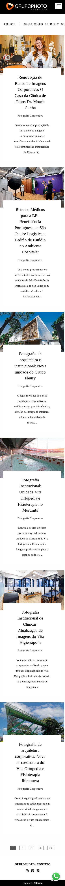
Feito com (33, 883)
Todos (10, 24)
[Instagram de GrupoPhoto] (27, 871)
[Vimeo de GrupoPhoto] (32, 871)
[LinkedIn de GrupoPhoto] (38, 871)
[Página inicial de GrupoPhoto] (26, 7)
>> (51, 848)
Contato (43, 864)
